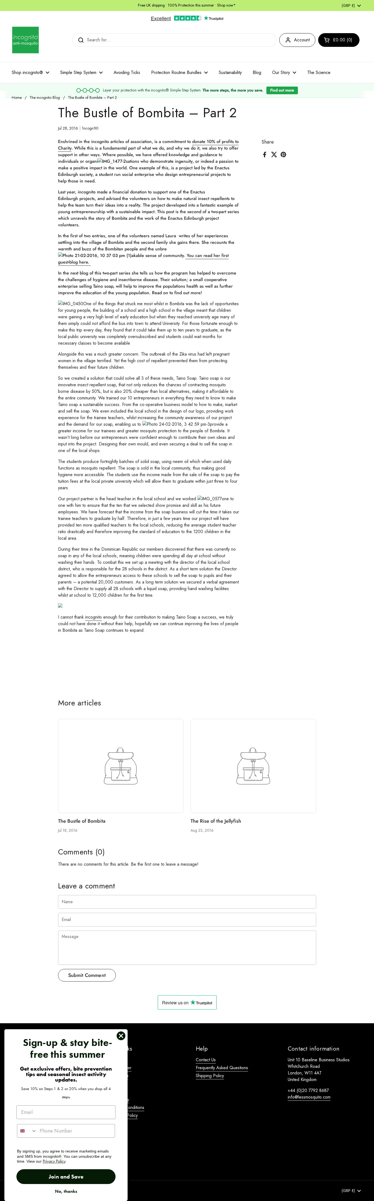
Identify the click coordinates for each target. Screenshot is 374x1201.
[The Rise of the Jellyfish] (253, 766)
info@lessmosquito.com (309, 1097)
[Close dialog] (121, 1035)
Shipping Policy (210, 1076)
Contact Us (206, 1060)
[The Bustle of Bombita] (121, 766)
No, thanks (66, 1191)
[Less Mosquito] (25, 40)
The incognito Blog (45, 97)
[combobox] (27, 1130)
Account (302, 40)
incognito (93, 617)
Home (17, 97)
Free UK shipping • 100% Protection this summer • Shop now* (187, 5)
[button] (338, 40)
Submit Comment (87, 975)
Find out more (282, 90)
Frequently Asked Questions (222, 1068)
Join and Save (66, 1176)
